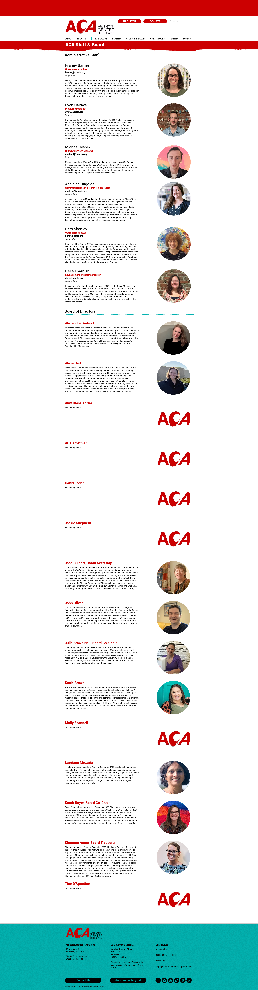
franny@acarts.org (75, 72)
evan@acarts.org (74, 111)
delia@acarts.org (74, 278)
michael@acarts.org (76, 154)
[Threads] (189, 980)
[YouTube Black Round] (170, 980)
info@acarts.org (79, 959)
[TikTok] (176, 980)
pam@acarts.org (74, 235)
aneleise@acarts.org (76, 191)
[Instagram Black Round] (164, 980)
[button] (69, 38)
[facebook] (158, 980)
